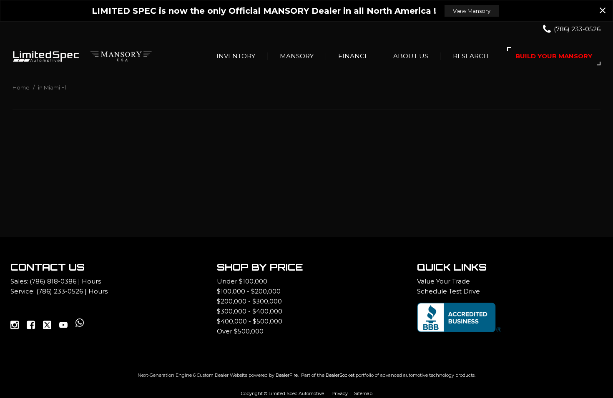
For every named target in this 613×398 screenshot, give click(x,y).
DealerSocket (340, 375)
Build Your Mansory (553, 56)
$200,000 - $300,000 (249, 301)
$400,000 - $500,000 (249, 321)
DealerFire (287, 375)
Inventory (235, 56)
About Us (410, 56)
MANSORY (297, 56)
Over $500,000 (240, 331)
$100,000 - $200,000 (249, 291)
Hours (91, 281)
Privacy (340, 393)
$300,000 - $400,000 (249, 311)
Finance (353, 56)
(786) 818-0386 (53, 281)
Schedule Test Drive (448, 291)
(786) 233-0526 (59, 291)
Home (22, 87)
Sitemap (363, 393)
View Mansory (471, 10)
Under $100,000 (242, 281)
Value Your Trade (443, 281)
